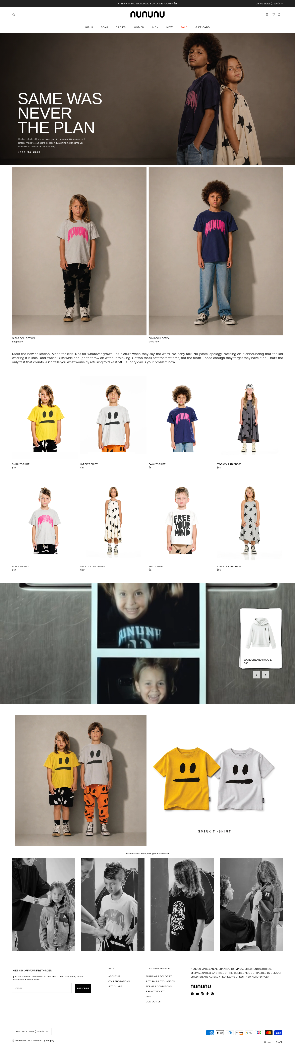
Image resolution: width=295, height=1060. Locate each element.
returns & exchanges (160, 981)
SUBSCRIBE (83, 988)
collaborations (119, 981)
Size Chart (115, 986)
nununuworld (161, 853)
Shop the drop (29, 152)
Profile (279, 1042)
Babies (121, 27)
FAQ (148, 996)
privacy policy (155, 991)
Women (139, 27)
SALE (184, 27)
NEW (169, 27)
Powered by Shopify (43, 1040)
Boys (104, 27)
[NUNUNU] (147, 14)
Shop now (154, 341)
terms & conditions (159, 986)
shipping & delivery (159, 976)
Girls (89, 27)
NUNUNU (26, 1040)
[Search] (13, 14)
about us (114, 976)
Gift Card (202, 27)
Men (155, 27)
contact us (153, 1001)
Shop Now (17, 341)
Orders (267, 1042)
